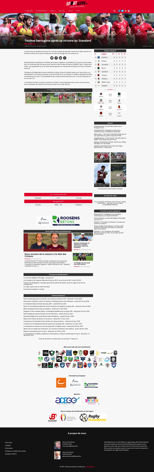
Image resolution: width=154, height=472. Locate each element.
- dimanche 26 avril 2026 (57, 306)
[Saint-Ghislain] (81, 353)
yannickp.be (90, 467)
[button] (33, 98)
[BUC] (85, 365)
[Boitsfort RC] (69, 353)
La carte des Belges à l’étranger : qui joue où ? (39, 277)
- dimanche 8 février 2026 (53, 326)
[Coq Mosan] (113, 359)
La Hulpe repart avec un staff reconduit (37, 286)
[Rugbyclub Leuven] (107, 360)
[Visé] (62, 365)
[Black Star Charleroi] (45, 353)
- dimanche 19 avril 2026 (45, 308)
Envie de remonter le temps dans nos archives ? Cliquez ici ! (58, 339)
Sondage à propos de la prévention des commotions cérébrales (107, 131)
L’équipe (8, 445)
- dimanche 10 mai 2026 (56, 301)
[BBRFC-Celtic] (76, 359)
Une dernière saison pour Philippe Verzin (108, 127)
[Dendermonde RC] (45, 365)
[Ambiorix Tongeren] (53, 359)
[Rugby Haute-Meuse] (40, 359)
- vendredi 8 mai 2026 (45, 304)
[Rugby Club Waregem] (115, 353)
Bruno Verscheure (41, 46)
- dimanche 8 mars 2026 (52, 321)
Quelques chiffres (11, 454)
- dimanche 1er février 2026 (44, 331)
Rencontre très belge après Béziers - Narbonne (108, 146)
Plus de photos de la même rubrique (110, 189)
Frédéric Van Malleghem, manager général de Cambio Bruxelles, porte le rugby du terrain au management (54, 283)
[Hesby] (39, 353)
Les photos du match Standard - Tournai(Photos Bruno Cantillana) (58, 90)
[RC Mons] (101, 359)
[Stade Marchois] (65, 359)
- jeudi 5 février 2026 (56, 328)
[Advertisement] (11, 76)
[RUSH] (110, 353)
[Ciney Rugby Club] (89, 365)
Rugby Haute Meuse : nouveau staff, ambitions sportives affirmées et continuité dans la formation (109, 227)
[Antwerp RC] (56, 365)
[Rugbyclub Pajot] (57, 353)
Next (88, 98)
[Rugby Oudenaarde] (59, 359)
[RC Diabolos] (63, 353)
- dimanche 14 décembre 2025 (56, 334)
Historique (8, 442)
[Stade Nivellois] (47, 359)
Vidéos (78, 10)
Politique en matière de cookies (15, 451)
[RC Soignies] (104, 353)
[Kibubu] (74, 365)
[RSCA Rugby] (68, 365)
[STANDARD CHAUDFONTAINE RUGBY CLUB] (95, 365)
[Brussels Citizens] (85, 353)
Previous (28, 98)
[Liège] (95, 359)
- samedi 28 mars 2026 (48, 313)
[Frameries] (97, 353)
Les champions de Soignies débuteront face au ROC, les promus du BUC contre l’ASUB (52, 280)
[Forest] (91, 353)
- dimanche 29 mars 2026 (56, 311)
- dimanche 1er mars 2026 (53, 323)
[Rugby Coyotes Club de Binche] (52, 353)
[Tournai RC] (80, 365)
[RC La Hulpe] (107, 365)
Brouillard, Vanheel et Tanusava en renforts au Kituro (109, 222)
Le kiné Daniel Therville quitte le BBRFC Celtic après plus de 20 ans (110, 138)
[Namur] (75, 353)
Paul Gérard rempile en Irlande (34, 289)
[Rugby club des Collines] (89, 359)
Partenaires (9, 448)
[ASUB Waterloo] (83, 359)
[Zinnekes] (114, 365)
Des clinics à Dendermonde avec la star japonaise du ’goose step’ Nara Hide (110, 134)
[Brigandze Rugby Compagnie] (101, 365)
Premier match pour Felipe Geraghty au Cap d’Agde (110, 142)
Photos (70, 10)
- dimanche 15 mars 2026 (46, 318)
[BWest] (39, 365)
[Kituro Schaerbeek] (50, 365)
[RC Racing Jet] (70, 359)
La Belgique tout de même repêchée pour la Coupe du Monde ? (107, 214)
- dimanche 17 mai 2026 (53, 299)
